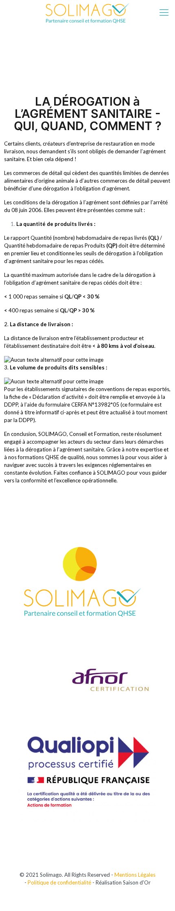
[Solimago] (87, 12)
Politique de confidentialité (59, 882)
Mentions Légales (134, 874)
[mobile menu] (164, 12)
